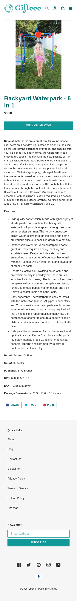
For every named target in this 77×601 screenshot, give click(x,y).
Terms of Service (17, 488)
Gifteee (32, 589)
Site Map (12, 507)
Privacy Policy (16, 478)
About (11, 439)
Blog (10, 449)
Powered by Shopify (47, 589)
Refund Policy (15, 498)
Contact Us (14, 458)
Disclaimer (14, 468)
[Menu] (71, 8)
